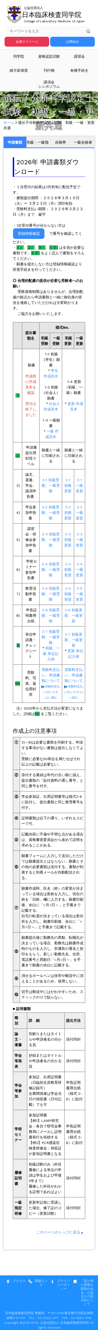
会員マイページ (27, 41)
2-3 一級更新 (79, 539)
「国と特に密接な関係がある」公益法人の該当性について (87, 1292)
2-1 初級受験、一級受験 (51, 485)
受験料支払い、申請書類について (51, 675)
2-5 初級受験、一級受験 (51, 594)
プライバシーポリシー (63, 1284)
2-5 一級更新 (79, 594)
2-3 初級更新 (68, 539)
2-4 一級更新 (79, 569)
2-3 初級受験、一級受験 (51, 539)
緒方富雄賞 (19, 70)
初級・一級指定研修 (38, 144)
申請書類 (15, 142)
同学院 (18, 56)
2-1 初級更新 (68, 485)
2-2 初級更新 (68, 512)
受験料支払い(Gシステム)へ (51, 692)
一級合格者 (83, 142)
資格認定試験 (49, 56)
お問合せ (72, 41)
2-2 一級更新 (79, 512)
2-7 (67, 634)
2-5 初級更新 (68, 594)
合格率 (60, 142)
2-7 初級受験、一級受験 (51, 637)
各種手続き (79, 70)
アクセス (19, 1281)
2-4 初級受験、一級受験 (51, 569)
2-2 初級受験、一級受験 (51, 512)
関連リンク (41, 1283)
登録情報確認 (29, 233)
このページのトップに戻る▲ (60, 1232)
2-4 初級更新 (68, 569)
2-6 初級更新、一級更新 (73, 615)
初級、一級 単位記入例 (51, 653)
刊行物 (49, 70)
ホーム (8, 122)
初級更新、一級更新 (73, 640)
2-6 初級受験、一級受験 (51, 615)
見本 (52, 437)
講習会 (79, 56)
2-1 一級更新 (79, 485)
